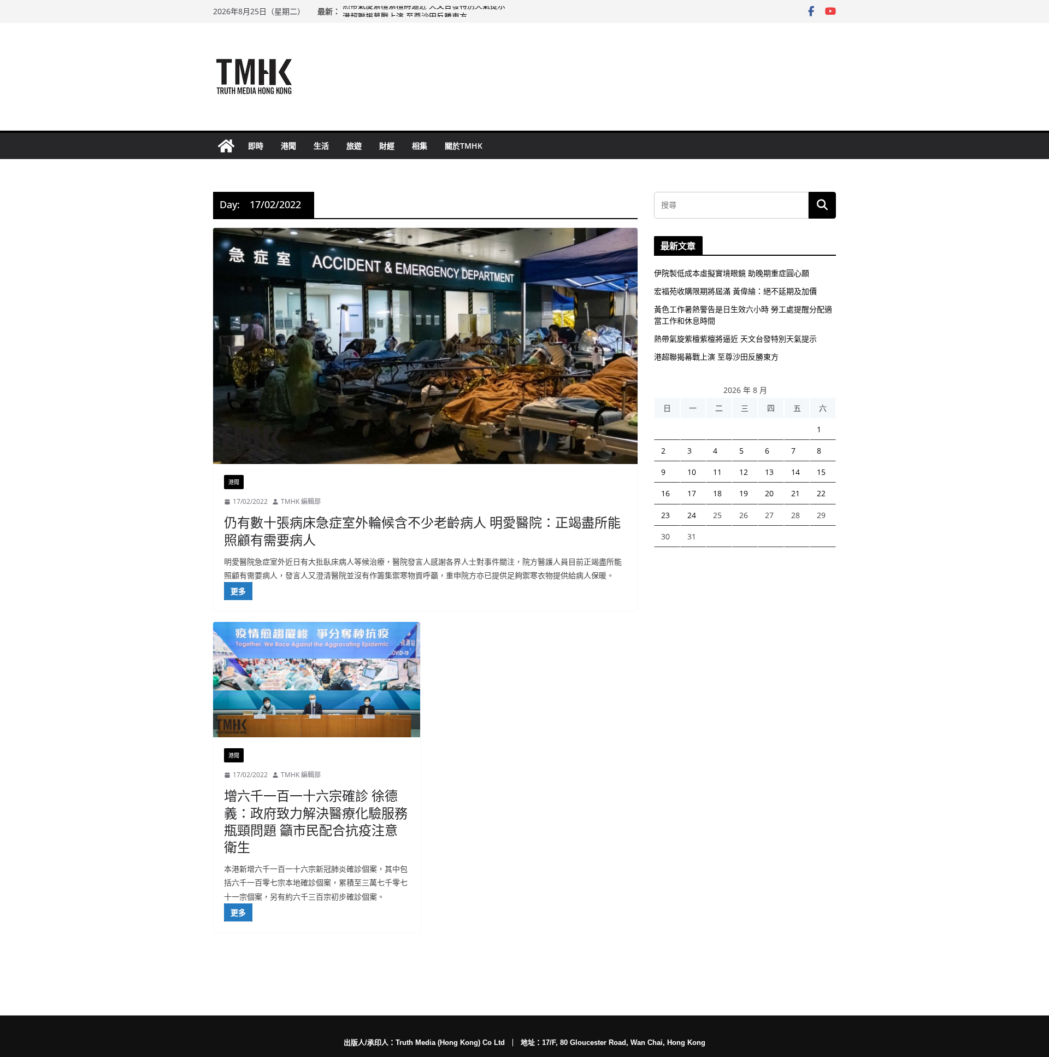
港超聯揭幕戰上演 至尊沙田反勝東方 (716, 356)
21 (795, 493)
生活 (321, 145)
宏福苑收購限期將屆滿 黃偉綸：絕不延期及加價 (735, 291)
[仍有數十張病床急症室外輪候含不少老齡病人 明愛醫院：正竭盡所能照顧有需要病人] (425, 346)
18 (717, 493)
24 (691, 515)
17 (691, 493)
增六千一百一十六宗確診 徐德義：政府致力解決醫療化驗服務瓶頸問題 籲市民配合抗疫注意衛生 (316, 821)
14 (795, 472)
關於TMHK (463, 145)
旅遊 (354, 145)
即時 (255, 145)
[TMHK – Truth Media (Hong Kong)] (226, 146)
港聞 (288, 145)
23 (665, 515)
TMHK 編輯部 (301, 501)
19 (743, 493)
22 (821, 493)
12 (743, 472)
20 (769, 493)
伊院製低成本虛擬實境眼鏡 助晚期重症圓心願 (731, 273)
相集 (419, 145)
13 (769, 472)
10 (691, 472)
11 (717, 472)
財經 (386, 145)
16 (665, 493)
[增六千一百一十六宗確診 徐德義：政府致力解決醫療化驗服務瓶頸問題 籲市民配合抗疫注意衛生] (316, 679)
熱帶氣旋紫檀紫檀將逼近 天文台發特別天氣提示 (424, 11)
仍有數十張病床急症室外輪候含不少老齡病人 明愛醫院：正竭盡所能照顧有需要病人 (422, 530)
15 (821, 472)
